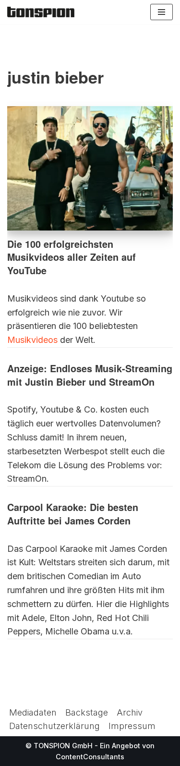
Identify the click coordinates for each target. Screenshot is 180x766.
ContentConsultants (90, 757)
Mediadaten (33, 712)
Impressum (132, 726)
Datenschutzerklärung (54, 726)
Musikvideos (32, 340)
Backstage (86, 712)
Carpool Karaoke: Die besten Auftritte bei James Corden (72, 513)
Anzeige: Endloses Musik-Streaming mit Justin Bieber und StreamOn (89, 375)
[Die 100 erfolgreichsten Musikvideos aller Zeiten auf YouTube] (90, 168)
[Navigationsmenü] (161, 12)
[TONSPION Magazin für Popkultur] (40, 12)
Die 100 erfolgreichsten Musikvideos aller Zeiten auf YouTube (71, 257)
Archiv (130, 712)
